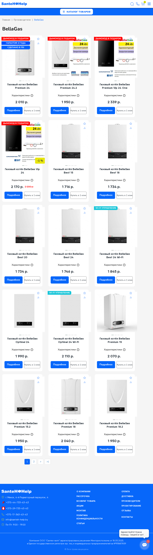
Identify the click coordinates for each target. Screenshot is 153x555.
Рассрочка (82, 496)
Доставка (127, 496)
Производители (22, 19)
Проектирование (131, 505)
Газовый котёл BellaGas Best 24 (68, 255)
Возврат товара (85, 501)
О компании (83, 491)
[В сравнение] (38, 43)
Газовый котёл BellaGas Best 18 (115, 170)
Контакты (127, 517)
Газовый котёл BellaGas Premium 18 (68, 425)
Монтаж (81, 510)
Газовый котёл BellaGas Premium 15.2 (22, 425)
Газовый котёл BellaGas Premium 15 (115, 340)
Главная (6, 19)
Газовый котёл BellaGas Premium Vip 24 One (115, 86)
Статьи (80, 523)
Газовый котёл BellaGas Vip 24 (22, 170)
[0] (143, 5)
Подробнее (13, 110)
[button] (20, 81)
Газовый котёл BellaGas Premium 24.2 (68, 86)
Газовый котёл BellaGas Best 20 (22, 255)
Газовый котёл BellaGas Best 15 (68, 170)
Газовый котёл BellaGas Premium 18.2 (115, 425)
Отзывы (126, 510)
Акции (79, 505)
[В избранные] (38, 39)
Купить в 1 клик (32, 110)
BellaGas (39, 19)
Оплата (125, 491)
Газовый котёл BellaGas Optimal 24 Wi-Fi (68, 340)
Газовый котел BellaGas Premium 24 (22, 86)
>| (48, 461)
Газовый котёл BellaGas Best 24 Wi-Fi (115, 255)
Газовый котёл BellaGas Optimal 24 (22, 340)
